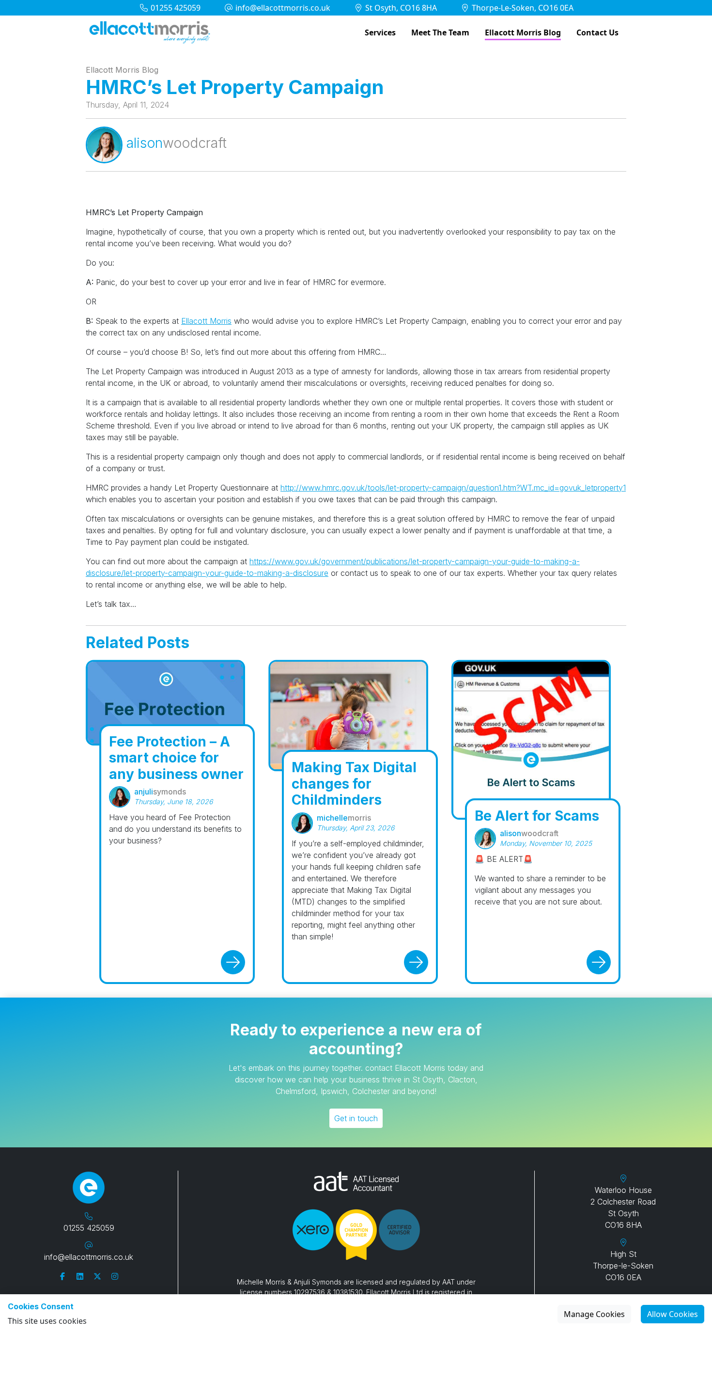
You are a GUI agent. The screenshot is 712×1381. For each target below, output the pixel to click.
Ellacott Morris (206, 321)
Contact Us (597, 32)
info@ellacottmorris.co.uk (281, 7)
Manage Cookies (594, 1314)
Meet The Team (440, 32)
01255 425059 (175, 7)
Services (380, 32)
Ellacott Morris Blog (523, 32)
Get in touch (356, 1118)
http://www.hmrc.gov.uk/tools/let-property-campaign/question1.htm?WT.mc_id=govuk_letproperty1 (453, 487)
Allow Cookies (672, 1314)
